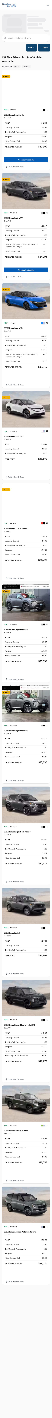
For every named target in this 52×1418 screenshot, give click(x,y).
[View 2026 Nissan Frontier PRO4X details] (26, 1104)
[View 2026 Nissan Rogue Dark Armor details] (26, 805)
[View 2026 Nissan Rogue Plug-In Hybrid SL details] (26, 998)
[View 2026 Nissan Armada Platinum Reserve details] (26, 1205)
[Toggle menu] (47, 4)
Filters (45, 48)
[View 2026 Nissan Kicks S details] (26, 906)
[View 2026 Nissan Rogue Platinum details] (26, 602)
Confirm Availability (26, 160)
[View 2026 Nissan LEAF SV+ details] (26, 409)
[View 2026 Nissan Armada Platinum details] (26, 499)
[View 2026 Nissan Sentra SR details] (26, 301)
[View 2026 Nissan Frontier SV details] (26, 86)
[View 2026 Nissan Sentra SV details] (26, 191)
